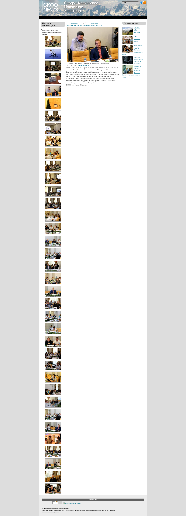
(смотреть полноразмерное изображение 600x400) (84, 25)
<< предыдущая (72, 23)
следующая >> (96, 23)
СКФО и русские (83, 65)
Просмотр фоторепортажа (49, 24)
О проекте (93, 499)
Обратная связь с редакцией (50, 512)
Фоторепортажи (130, 23)
